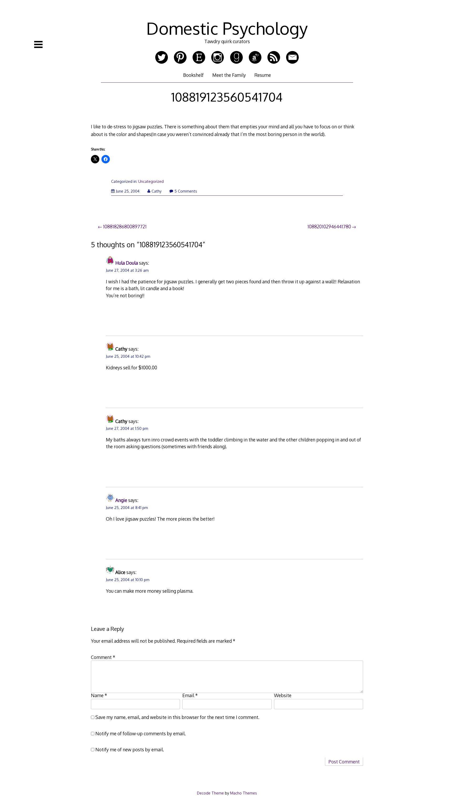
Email (190, 695)
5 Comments (185, 191)
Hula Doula (126, 263)
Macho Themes (243, 793)
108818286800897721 (125, 226)
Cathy (157, 191)
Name (99, 695)
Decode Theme (210, 793)
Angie (121, 500)
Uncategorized (151, 181)
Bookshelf (193, 75)
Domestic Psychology (227, 28)
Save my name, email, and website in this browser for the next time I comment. (177, 717)
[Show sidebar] (38, 44)
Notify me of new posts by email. (129, 749)
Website (282, 695)
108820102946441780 (329, 226)
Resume (262, 75)
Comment (103, 657)
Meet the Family (229, 75)
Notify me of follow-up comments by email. (140, 733)
